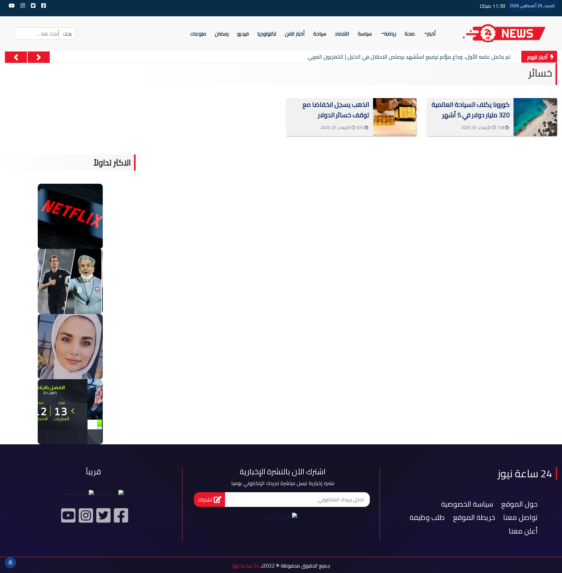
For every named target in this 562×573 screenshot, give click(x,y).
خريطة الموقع (474, 517)
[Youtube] (67, 518)
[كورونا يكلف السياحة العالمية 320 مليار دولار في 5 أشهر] (535, 116)
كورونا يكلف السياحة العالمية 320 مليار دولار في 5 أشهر (471, 109)
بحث (67, 33)
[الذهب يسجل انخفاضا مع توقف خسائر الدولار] (395, 116)
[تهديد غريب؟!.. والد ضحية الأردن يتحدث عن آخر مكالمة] (70, 346)
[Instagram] (85, 518)
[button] (39, 57)
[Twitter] (102, 518)
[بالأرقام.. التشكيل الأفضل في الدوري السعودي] (70, 411)
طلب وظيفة (427, 517)
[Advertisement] (351, 182)
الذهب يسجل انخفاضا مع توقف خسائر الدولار (335, 109)
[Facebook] (120, 518)
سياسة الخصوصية (467, 504)
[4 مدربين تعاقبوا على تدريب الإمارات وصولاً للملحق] (70, 281)
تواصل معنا (520, 517)
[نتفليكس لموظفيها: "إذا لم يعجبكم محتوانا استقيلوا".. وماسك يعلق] (70, 216)
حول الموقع (519, 504)
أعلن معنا (523, 531)
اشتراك (206, 500)
